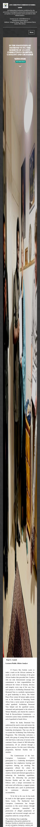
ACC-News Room (20, 61)
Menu (32, 32)
